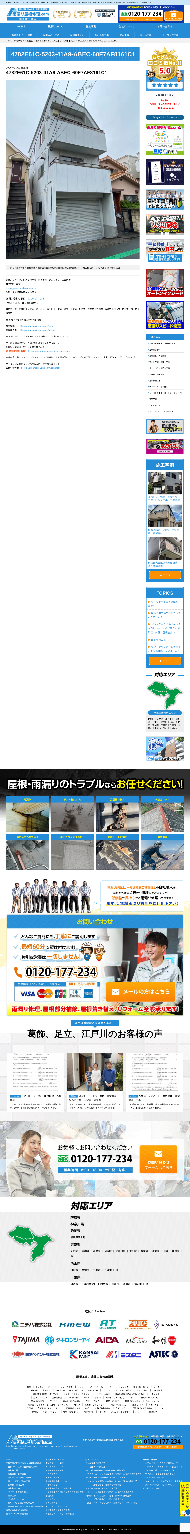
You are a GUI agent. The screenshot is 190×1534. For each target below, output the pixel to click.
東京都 (76, 1244)
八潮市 (108, 1270)
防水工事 (124, 35)
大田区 (74, 1251)
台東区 (144, 1251)
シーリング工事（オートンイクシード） (166, 392)
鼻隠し (35, 1411)
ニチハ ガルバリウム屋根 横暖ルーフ (161, 1463)
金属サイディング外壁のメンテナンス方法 (106, 1477)
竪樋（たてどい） (71, 1411)
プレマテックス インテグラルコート (162, 1485)
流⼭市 (126, 1284)
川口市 (74, 1270)
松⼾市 (104, 1284)
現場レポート (54, 1477)
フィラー (81, 1386)
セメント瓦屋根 (103, 1394)
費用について (55, 26)
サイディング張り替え (158, 386)
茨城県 (76, 1217)
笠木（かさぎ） (38, 1401)
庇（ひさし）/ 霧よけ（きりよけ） (65, 1401)
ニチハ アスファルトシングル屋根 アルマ (163, 1467)
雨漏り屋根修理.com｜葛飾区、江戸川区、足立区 (84, 1529)
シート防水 (157, 1390)
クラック (52, 1386)
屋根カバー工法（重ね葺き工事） (163, 343)
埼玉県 (76, 1263)
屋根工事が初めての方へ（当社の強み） (24, 1463)
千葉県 (76, 1277)
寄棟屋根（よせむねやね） (50, 1408)
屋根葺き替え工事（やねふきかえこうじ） (71, 1397)
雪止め (98, 1397)
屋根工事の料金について (57, 1481)
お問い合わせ (165, 26)
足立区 (108, 1251)
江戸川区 (120, 1251)
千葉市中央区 (89, 1284)
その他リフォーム (156, 405)
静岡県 (76, 1230)
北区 (165, 1251)
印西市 (74, 1284)
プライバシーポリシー (58, 1506)
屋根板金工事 (102, 35)
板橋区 (85, 1251)
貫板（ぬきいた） (156, 1404)
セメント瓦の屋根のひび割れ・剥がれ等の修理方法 (110, 1492)
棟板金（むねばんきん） (96, 1404)
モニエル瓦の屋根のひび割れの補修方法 (105, 1499)
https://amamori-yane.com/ (21, 288)
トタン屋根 (154, 1394)
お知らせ (52, 1499)
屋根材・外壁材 (150, 1460)
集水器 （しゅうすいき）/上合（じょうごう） (48, 1404)
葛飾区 (96, 1251)
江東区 (155, 1251)
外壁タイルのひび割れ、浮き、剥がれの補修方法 (109, 1496)
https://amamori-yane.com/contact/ (40, 367)
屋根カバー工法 (51, 35)
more (166, 575)
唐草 (29, 1386)
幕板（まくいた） (133, 1401)
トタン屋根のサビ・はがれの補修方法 (104, 1485)
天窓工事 (153, 399)
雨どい (77, 1404)
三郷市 (96, 1270)
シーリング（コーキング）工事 (69, 1390)
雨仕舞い (39, 1386)
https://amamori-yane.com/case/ (36, 325)
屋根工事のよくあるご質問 (58, 1510)
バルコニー (93, 1390)
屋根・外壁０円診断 (55, 1460)
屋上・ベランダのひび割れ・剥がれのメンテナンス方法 (112, 1503)
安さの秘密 (53, 1485)
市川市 (115, 1284)
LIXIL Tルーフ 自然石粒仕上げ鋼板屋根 (163, 1481)
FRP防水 (102, 1411)
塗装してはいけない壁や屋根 (61, 1514)
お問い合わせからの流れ (17, 1510)
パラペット (89, 1411)
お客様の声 (53, 1474)
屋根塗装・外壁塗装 (157, 355)
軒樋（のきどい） (51, 1411)
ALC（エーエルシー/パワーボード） (149, 1386)
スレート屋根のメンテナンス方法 (102, 1488)
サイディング (123, 1386)
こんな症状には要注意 (95, 1467)
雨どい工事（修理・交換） (160, 362)
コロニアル (153, 1411)
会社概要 (50, 1496)
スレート (139, 1411)
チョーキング (67, 1386)
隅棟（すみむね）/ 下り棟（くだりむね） (134, 1408)
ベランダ (107, 1390)
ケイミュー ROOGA (154, 1477)
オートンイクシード (55, 1467)
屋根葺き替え (77, 35)
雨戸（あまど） (113, 1401)
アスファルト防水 (123, 1390)
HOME (21, 26)
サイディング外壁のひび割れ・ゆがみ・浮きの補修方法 (112, 1481)
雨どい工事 (146, 35)
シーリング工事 (170, 35)
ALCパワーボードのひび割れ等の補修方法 (106, 1470)
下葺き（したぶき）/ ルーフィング (121, 1397)
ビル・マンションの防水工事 (161, 411)
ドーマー (161, 1408)
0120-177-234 (36, 298)
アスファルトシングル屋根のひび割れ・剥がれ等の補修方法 (114, 1474)
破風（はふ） (138, 1404)
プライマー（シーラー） (101, 1386)
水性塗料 (47, 1390)
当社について (126, 26)
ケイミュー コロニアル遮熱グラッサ (161, 1474)
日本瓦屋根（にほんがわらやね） (130, 1394)
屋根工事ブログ (92, 1460)
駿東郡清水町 (78, 1237)
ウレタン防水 (142, 1390)
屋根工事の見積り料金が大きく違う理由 (66, 1492)
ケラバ (30, 1408)
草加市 (85, 1270)
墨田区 (175, 1251)
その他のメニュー (151, 1488)
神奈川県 (77, 1223)
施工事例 (91, 26)
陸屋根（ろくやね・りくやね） (78, 1394)
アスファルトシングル (121, 1411)
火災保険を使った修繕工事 (60, 1488)
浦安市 (138, 1284)
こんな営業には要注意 (95, 1463)
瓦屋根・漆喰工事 (156, 374)
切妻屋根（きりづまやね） (78, 1408)
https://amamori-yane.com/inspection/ (49, 350)
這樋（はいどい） (153, 1401)
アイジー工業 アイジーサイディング (162, 1470)
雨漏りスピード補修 (21, 35)
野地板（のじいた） (150, 1397)
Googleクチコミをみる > (165, 117)
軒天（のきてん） (119, 1404)
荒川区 (133, 1251)
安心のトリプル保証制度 (17, 1514)
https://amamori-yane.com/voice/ (37, 329)
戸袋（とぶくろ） (94, 1401)
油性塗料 (34, 1390)
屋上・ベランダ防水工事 (159, 368)
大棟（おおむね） (103, 1408)
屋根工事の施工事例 (55, 1470)
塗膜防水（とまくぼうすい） (46, 1394)
